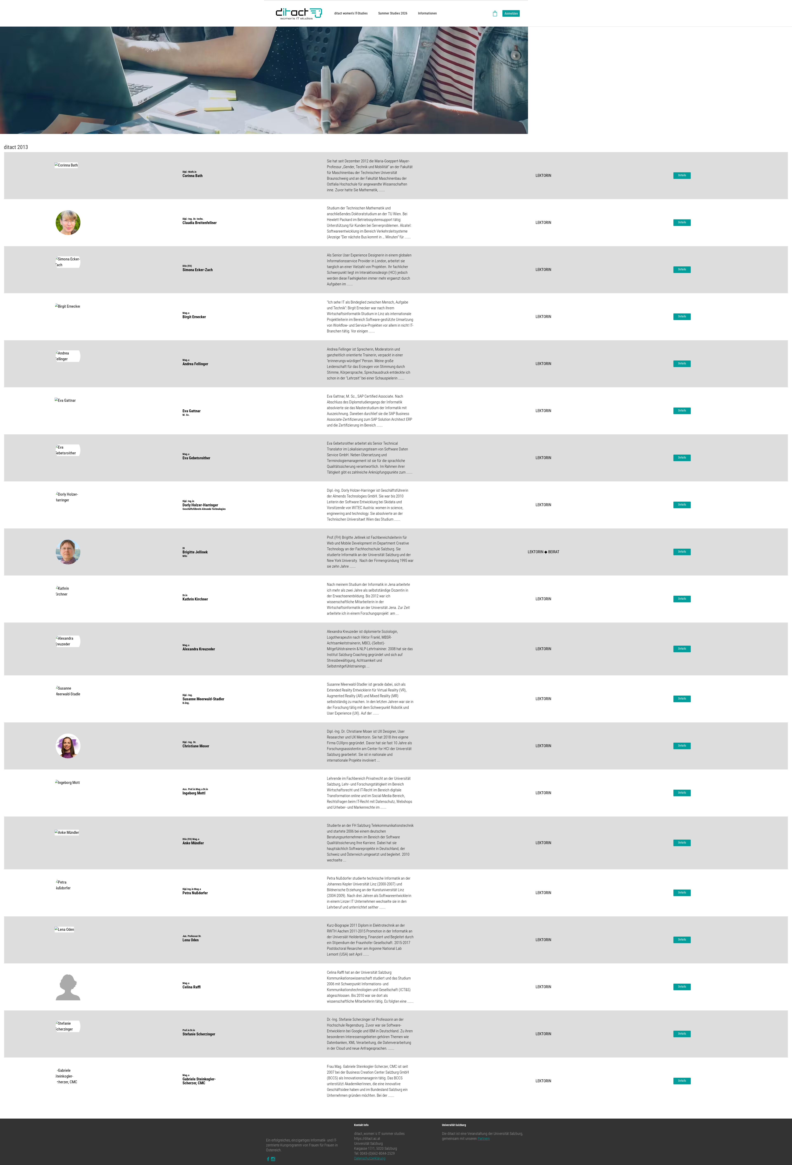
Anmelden (511, 13)
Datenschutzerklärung (369, 1158)
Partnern (484, 1138)
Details (682, 175)
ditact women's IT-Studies (351, 13)
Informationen (427, 13)
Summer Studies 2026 (392, 13)
